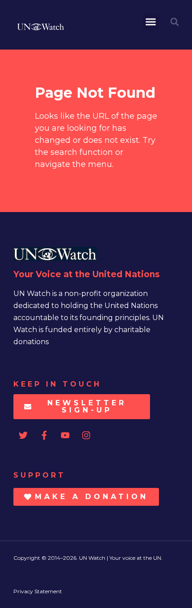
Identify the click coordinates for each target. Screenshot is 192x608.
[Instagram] (86, 435)
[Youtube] (65, 435)
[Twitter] (23, 435)
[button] (150, 21)
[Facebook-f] (44, 435)
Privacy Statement (37, 591)
